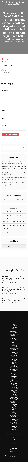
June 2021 (14, 409)
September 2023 (14, 372)
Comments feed (14, 450)
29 (4, 228)
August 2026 (14, 323)
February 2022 (14, 398)
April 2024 (14, 362)
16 (7, 221)
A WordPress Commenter (9, 200)
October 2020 (14, 420)
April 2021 (14, 412)
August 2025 (14, 339)
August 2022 (14, 390)
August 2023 (14, 373)
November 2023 (14, 369)
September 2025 (14, 338)
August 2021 (14, 407)
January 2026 (14, 333)
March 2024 (14, 363)
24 (10, 225)
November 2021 (14, 402)
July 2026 (14, 324)
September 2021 (14, 405)
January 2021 (14, 416)
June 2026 (14, 326)
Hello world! (20, 200)
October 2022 (14, 387)
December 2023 (14, 367)
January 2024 (14, 366)
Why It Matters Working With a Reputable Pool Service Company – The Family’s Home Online (14, 168)
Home (11, 65)
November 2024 (14, 352)
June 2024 (14, 359)
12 (17, 218)
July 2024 (14, 358)
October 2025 (14, 337)
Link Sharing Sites (19, 41)
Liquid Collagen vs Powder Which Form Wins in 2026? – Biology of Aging (13, 178)
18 (14, 221)
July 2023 (14, 374)
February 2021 (14, 415)
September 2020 (14, 422)
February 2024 (14, 365)
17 (10, 221)
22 (4, 225)
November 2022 (14, 386)
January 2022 (14, 400)
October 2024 (14, 353)
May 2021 (14, 411)
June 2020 (14, 426)
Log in (14, 447)
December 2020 (14, 418)
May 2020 (14, 427)
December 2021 (14, 401)
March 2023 (14, 380)
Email (3, 118)
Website (4, 126)
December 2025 (14, 334)
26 (17, 225)
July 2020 (14, 425)
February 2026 (14, 331)
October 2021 (14, 404)
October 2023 (14, 370)
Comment (5, 90)
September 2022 (14, 388)
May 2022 (14, 394)
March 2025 (14, 346)
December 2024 (14, 351)
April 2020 (14, 429)
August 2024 (14, 356)
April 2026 (14, 328)
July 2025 (14, 341)
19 (17, 221)
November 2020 (14, 419)
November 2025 (14, 335)
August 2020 (14, 423)
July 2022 (14, 391)
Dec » (7, 232)
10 (10, 218)
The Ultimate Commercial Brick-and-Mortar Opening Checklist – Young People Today (14, 162)
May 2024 (14, 360)
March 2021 (14, 414)
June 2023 (14, 376)
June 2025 (14, 342)
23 (7, 225)
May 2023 (14, 377)
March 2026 (14, 330)
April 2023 (14, 379)
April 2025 (14, 345)
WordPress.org (14, 451)
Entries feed (14, 448)
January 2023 (14, 383)
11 (14, 218)
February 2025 (14, 348)
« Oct (3, 232)
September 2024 (14, 355)
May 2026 (14, 327)
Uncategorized (14, 439)
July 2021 (14, 408)
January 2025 (14, 349)
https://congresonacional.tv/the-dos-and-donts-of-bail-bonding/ (13, 59)
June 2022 (14, 393)
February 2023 (14, 381)
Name (3, 110)
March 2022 (14, 397)
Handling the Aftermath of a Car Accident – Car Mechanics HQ (14, 173)
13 (20, 218)
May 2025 (14, 344)
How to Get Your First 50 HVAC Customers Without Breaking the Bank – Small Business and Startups (13, 184)
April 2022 (14, 395)
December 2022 (14, 384)
